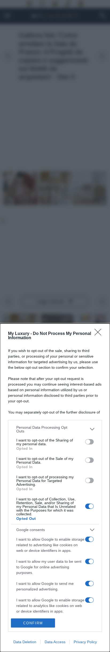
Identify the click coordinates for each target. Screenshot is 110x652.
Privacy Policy (85, 642)
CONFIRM (33, 623)
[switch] (89, 441)
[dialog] (55, 487)
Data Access (55, 642)
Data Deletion (24, 642)
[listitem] (55, 429)
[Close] (100, 334)
